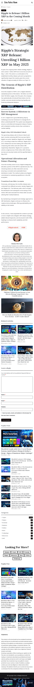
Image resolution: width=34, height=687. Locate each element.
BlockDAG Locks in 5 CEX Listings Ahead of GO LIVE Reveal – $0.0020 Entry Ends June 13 (25, 337)
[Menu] (2, 3)
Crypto (8, 7)
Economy (4, 522)
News (3, 530)
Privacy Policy (26, 678)
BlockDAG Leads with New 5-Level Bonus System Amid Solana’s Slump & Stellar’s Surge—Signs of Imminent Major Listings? (8, 338)
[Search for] (32, 3)
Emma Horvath (7, 20)
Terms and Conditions (15, 678)
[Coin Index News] (10, 2)
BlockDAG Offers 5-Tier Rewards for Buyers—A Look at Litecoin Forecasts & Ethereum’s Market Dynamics (8, 359)
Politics (4, 528)
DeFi (3, 538)
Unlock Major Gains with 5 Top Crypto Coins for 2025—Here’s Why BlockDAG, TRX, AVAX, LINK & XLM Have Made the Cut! (25, 359)
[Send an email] (11, 20)
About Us (6, 678)
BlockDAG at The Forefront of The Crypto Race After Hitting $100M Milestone (21, 487)
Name (3, 394)
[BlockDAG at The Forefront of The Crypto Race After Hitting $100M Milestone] (5, 488)
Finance (4, 520)
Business (4, 525)
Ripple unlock (13, 227)
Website (3, 407)
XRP (24, 227)
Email (3, 400)
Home (4, 7)
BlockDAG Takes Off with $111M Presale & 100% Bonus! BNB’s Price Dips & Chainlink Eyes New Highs (21, 495)
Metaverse (5, 535)
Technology (5, 533)
